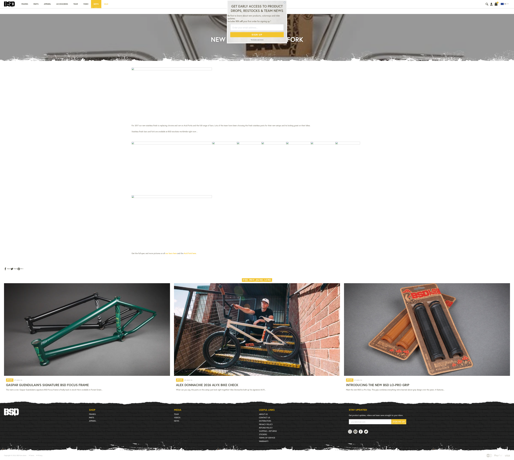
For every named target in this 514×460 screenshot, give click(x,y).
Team (75, 4)
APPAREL (92, 421)
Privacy (40, 455)
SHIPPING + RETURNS (268, 431)
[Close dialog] (284, 2)
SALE (106, 4)
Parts (36, 4)
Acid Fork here (190, 253)
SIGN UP (257, 34)
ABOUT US (263, 414)
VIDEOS (177, 417)
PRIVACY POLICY (266, 424)
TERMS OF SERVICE (267, 437)
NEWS (176, 421)
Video (85, 4)
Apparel (47, 4)
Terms (32, 455)
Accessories (62, 4)
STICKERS (263, 434)
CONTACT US (264, 417)
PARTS (91, 417)
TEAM (176, 414)
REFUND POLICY (266, 427)
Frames (24, 4)
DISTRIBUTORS (265, 421)
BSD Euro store (21, 455)
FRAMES (92, 414)
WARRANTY (264, 441)
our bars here (171, 253)
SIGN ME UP (399, 421)
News (96, 4)
